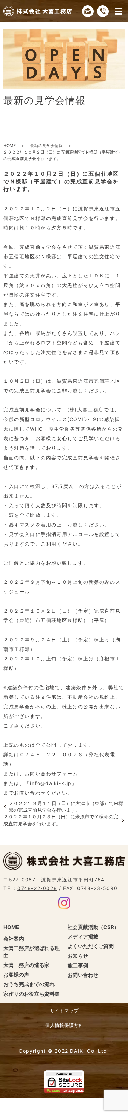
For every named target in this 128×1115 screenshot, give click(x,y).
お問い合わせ (83, 975)
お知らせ (78, 956)
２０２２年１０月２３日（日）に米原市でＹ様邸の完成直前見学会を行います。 (60, 820)
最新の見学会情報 (46, 145)
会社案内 (13, 938)
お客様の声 (16, 974)
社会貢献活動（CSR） (93, 927)
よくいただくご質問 (91, 946)
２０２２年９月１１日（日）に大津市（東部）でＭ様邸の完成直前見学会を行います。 (66, 806)
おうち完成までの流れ (29, 984)
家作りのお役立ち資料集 (31, 994)
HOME (9, 145)
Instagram (64, 903)
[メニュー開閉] (118, 11)
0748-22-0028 (37, 888)
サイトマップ (64, 1010)
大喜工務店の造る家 (26, 965)
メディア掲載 (83, 936)
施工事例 (78, 965)
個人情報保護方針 (64, 1025)
